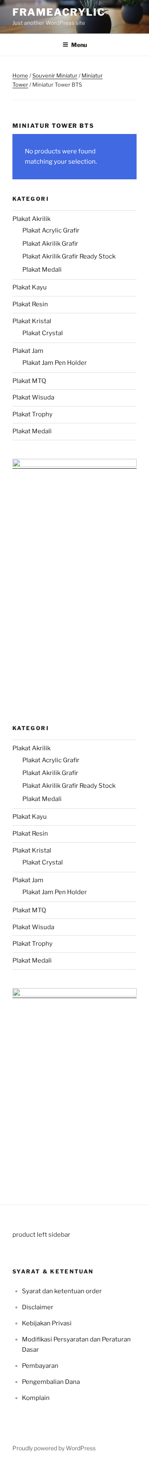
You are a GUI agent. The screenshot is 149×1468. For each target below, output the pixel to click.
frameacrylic (59, 12)
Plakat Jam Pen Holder (54, 362)
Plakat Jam (27, 351)
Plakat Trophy (32, 414)
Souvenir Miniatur (54, 75)
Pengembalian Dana (51, 1382)
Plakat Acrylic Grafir (50, 230)
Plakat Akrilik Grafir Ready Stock (68, 256)
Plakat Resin (30, 304)
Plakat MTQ (29, 381)
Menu (79, 44)
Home (20, 75)
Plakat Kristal (31, 321)
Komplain (36, 1398)
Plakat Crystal (42, 333)
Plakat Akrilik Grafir (50, 243)
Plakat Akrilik (31, 219)
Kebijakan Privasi (47, 1323)
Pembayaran (40, 1365)
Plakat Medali (42, 269)
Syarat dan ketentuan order (62, 1291)
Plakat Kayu (29, 287)
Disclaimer (37, 1307)
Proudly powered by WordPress (54, 1448)
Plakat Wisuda (33, 397)
